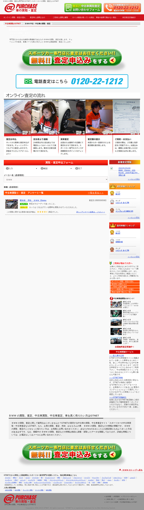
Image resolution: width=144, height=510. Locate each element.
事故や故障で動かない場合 (106, 17)
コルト (109, 480)
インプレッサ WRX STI (124, 211)
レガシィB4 (28, 482)
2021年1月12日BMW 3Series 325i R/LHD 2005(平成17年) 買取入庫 (129, 171)
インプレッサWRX (11, 482)
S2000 (39, 480)
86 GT (118, 194)
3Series (105, 482)
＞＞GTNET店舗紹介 (117, 397)
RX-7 (103, 480)
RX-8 (97, 480)
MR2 (58, 477)
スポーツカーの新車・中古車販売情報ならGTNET (121, 502)
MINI (98, 482)
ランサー (117, 480)
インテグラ (31, 480)
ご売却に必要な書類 (60, 17)
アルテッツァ (67, 477)
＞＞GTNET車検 (116, 378)
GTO (123, 480)
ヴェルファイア (50, 477)
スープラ (87, 477)
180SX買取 (8, 490)
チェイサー (95, 477)
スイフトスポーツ (80, 482)
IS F (93, 482)
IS (89, 482)
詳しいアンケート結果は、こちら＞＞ (90, 212)
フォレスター (68, 482)
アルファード (77, 477)
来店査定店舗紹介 (129, 17)
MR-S (14, 477)
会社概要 (108, 496)
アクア (21, 477)
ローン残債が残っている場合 (83, 17)
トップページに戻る (21, 7)
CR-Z (16, 480)
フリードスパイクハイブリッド (76, 480)
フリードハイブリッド (57, 480)
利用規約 (117, 496)
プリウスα (35, 477)
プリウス (8, 477)
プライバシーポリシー (129, 496)
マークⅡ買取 (39, 490)
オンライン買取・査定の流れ (14, 17)
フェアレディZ (106, 477)
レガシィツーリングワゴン (42, 482)
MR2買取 (49, 490)
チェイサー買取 (28, 490)
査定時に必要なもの (37, 17)
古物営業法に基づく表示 (126, 499)
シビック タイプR (122, 203)
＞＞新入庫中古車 (116, 356)
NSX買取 (17, 490)
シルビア (132, 477)
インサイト (8, 480)
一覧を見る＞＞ (96, 193)
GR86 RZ (119, 242)
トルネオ (91, 480)
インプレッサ (57, 482)
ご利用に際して (110, 499)
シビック (23, 480)
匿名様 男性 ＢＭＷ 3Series (33, 200)
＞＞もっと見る (134, 179)
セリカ (27, 477)
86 (42, 477)
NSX (45, 480)
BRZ (20, 482)
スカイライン (117, 477)
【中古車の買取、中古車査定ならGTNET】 (20, 505)
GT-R (125, 477)
